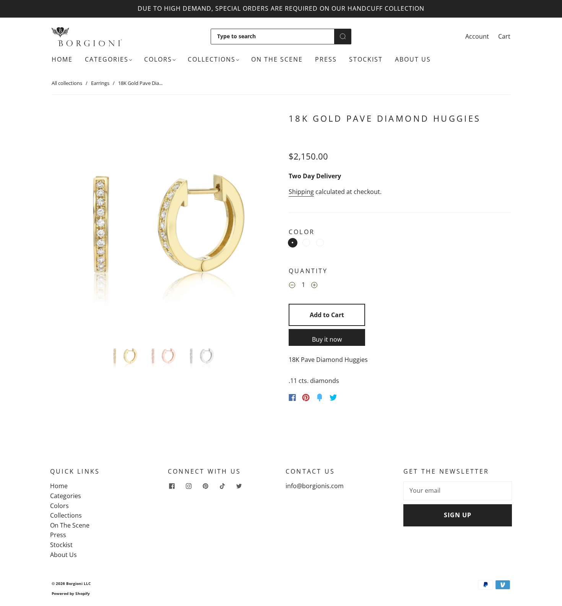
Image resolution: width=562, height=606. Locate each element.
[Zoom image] (162, 222)
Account (477, 36)
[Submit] (342, 36)
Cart (504, 36)
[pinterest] (205, 485)
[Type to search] (273, 36)
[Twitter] (333, 397)
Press (326, 59)
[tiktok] (222, 485)
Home (62, 59)
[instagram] (188, 485)
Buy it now (327, 339)
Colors (158, 59)
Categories (106, 59)
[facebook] (171, 485)
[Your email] (457, 490)
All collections (67, 83)
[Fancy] (319, 397)
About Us (413, 59)
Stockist (366, 59)
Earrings (100, 83)
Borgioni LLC (78, 583)
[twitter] (239, 485)
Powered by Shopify (71, 593)
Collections (212, 59)
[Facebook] (292, 397)
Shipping (301, 191)
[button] (74, 222)
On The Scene (277, 59)
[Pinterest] (306, 397)
